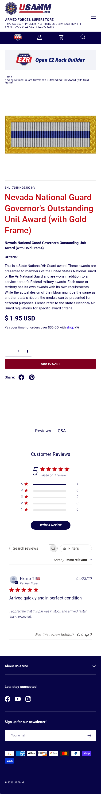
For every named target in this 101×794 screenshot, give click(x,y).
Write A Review (51, 525)
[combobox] (73, 560)
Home (8, 77)
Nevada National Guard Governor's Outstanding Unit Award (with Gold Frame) (47, 81)
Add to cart (50, 364)
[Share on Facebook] (21, 377)
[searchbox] (29, 548)
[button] (61, 37)
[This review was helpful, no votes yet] (78, 634)
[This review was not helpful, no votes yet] (87, 634)
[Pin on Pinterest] (32, 377)
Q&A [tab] (62, 430)
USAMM (19, 782)
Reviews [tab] (43, 430)
